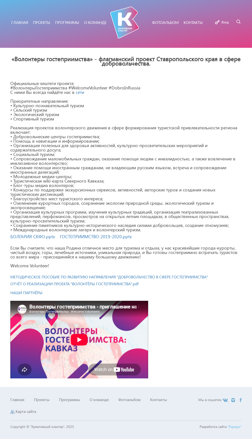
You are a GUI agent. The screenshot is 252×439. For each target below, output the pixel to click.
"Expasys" (235, 426)
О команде (99, 399)
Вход (225, 22)
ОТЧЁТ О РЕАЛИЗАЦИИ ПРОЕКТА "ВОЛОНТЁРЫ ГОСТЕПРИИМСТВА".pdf (74, 283)
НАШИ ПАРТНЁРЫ (26, 292)
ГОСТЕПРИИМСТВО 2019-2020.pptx (96, 236)
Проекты (41, 399)
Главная (17, 399)
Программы (69, 399)
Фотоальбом (129, 399)
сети (80, 92)
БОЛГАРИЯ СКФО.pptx (32, 236)
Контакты (158, 399)
